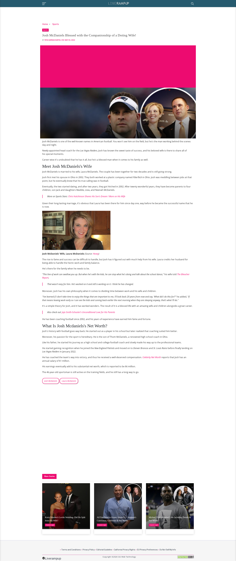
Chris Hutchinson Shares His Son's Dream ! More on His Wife (96, 196)
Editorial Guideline (104, 550)
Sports (55, 24)
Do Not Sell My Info (168, 550)
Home (45, 24)
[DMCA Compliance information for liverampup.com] (185, 558)
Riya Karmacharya (52, 40)
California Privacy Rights (124, 550)
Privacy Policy (89, 550)
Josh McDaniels (50, 381)
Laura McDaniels (69, 381)
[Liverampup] (118, 3)
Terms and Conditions (71, 550)
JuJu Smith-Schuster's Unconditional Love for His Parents (88, 312)
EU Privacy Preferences (147, 550)
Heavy (96, 253)
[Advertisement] (118, 64)
